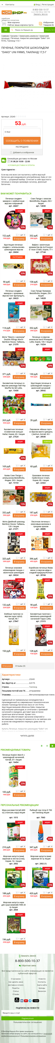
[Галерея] (47, 746)
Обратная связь (28, 965)
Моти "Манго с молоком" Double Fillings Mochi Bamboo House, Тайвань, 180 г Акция (13, 340)
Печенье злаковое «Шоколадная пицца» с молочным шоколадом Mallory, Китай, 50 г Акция (13, 571)
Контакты (9, 4)
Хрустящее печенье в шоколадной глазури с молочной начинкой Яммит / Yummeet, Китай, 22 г (40, 388)
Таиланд (33, 687)
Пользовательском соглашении (33, 1036)
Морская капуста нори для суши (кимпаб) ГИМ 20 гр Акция (13, 904)
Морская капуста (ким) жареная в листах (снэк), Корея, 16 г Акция (13, 858)
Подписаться (28, 1018)
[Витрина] (52, 746)
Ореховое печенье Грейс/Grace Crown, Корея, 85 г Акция (41, 478)
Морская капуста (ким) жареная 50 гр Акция (40, 857)
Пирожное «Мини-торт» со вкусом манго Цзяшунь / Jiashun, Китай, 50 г (41, 431)
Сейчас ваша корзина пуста (17, 23)
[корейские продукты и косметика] (2, 8)
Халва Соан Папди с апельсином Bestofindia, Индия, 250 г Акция (14, 478)
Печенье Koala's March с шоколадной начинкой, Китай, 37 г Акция (13, 757)
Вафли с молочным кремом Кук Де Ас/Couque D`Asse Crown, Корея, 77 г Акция (41, 248)
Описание (7, 666)
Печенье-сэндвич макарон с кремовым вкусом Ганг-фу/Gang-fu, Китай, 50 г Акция (14, 294)
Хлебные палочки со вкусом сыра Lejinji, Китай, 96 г (13, 616)
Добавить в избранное (23, 152)
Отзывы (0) (20, 666)
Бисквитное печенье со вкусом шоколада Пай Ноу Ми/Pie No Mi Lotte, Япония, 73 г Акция (13, 387)
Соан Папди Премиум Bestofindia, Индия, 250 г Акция (41, 293)
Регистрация (48, 4)
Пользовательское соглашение (27, 1022)
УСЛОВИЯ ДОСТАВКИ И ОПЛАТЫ (21, 165)
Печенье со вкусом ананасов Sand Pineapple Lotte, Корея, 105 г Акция (40, 339)
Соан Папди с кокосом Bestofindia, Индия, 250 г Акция (41, 201)
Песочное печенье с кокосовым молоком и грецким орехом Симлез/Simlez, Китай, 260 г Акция (41, 526)
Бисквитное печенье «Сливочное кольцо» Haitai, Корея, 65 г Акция (13, 431)
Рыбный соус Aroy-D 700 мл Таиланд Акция (41, 811)
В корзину (19, 238)
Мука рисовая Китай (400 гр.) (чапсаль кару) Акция (13, 811)
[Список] (41, 746)
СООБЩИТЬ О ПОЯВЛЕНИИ (22, 140)
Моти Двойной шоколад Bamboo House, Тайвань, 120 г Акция (13, 524)
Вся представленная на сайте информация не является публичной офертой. (27, 972)
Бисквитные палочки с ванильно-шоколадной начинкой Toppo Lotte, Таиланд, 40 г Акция (40, 617)
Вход (38, 4)
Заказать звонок (41, 14)
